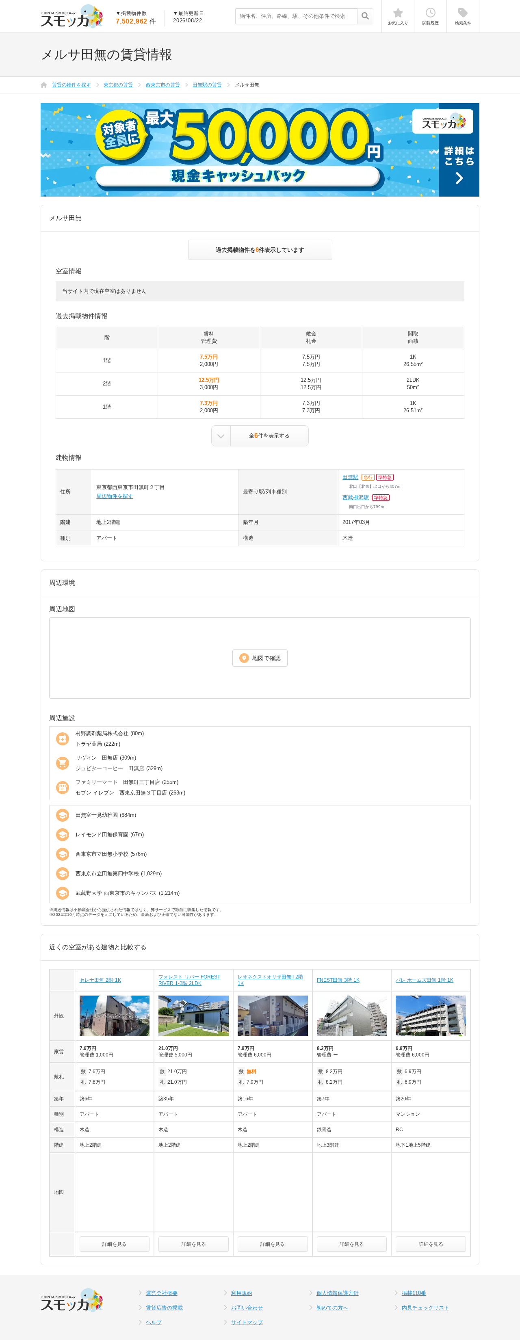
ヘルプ (154, 1322)
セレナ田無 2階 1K (100, 980)
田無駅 (350, 477)
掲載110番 (414, 1293)
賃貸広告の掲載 (164, 1308)
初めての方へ (332, 1308)
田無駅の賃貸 (207, 85)
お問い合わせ (247, 1308)
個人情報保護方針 (337, 1293)
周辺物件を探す (114, 496)
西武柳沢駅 (355, 497)
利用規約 (241, 1293)
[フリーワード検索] (365, 17)
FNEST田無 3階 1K (338, 980)
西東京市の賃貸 (163, 85)
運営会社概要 (162, 1293)
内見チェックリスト (425, 1308)
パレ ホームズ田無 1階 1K (424, 980)
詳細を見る (114, 1244)
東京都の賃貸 (118, 85)
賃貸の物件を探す (71, 85)
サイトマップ (247, 1322)
